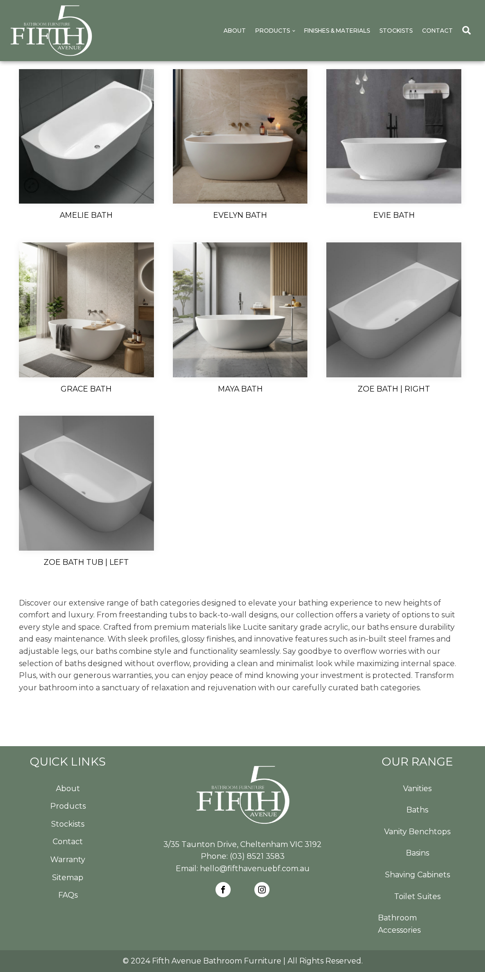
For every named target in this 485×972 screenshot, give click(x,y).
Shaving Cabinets (417, 874)
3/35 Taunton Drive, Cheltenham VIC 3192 (242, 844)
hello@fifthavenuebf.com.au (255, 868)
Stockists (396, 30)
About (235, 30)
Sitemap (67, 877)
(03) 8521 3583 (257, 856)
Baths (417, 809)
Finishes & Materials (337, 30)
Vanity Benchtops (417, 831)
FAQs (68, 895)
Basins (417, 852)
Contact (437, 30)
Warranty (67, 859)
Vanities (417, 788)
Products (272, 30)
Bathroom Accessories (399, 924)
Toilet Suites (417, 896)
